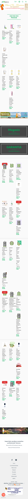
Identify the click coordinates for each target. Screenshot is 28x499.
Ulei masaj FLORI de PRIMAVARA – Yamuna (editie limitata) (11, 80)
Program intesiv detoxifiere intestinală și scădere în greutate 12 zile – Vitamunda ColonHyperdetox (12, 302)
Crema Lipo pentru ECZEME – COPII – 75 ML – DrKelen (11, 34)
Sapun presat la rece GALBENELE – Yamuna (18, 210)
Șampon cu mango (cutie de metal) (11, 251)
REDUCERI (14, 476)
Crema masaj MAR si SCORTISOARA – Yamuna (12, 390)
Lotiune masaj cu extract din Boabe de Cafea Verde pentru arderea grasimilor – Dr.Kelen (11, 213)
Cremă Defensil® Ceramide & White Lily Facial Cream (11, 101)
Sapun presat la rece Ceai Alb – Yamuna (4, 173)
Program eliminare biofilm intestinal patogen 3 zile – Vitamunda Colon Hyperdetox (18, 325)
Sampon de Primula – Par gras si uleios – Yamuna (4, 392)
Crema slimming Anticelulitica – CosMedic (18, 172)
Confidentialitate (14, 465)
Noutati (14, 472)
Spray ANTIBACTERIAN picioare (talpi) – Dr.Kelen (5, 33)
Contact (14, 474)
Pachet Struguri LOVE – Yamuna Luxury (11, 352)
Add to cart (4, 38)
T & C (14, 463)
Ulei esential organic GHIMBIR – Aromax (4, 412)
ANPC (14, 478)
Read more (3, 182)
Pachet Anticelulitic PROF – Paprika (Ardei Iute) (4, 210)
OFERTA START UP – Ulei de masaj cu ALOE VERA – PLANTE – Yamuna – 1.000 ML (18, 255)
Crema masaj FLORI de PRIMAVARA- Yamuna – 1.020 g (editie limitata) (5, 58)
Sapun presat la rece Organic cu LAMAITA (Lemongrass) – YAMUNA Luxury (5, 302)
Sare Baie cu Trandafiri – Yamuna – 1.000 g (18, 372)
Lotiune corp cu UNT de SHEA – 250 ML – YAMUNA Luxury (4, 353)
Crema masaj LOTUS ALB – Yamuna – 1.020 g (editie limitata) (4, 81)
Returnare (14, 467)
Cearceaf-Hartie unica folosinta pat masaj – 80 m (11, 173)
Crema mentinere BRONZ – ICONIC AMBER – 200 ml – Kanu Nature (18, 35)
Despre (14, 470)
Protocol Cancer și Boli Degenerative (5, 280)
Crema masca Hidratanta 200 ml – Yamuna (18, 191)
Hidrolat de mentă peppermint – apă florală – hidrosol (4, 251)
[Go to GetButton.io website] (3, 497)
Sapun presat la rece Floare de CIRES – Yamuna (18, 392)
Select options (11, 181)
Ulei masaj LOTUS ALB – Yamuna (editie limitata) (18, 80)
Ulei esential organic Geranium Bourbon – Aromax (18, 352)
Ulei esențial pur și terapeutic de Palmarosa (18, 301)
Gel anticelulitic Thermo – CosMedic (18, 228)
